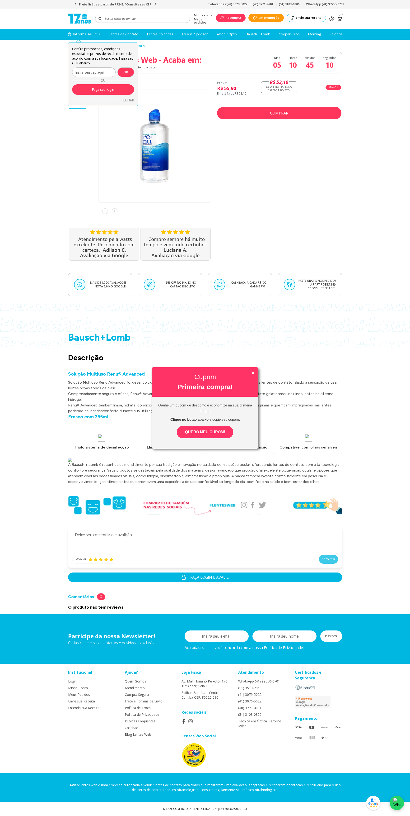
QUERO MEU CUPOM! (205, 432)
